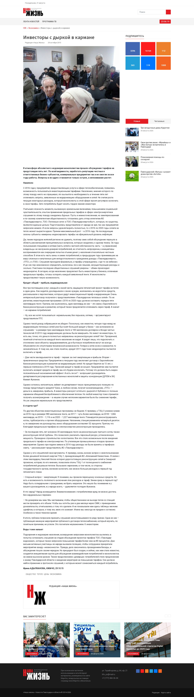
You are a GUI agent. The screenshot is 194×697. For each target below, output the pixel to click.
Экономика (33, 28)
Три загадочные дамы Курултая (155, 128)
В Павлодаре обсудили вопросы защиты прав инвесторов (96, 647)
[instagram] (157, 3)
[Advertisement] (71, 146)
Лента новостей (31, 21)
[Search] (168, 12)
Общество (31, 574)
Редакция (156, 693)
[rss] (170, 3)
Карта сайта (166, 693)
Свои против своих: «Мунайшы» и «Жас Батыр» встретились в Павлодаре (156, 144)
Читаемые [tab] (159, 121)
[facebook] (154, 3)
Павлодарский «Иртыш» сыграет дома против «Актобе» (156, 173)
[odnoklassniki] (160, 3)
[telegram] (164, 3)
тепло (40, 574)
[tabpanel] (148, 154)
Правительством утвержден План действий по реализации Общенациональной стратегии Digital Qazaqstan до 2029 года (144, 644)
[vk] (167, 3)
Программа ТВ (49, 21)
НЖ (24, 28)
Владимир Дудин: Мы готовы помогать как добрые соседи (44, 647)
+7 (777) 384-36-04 (110, 678)
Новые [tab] (137, 121)
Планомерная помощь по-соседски (153, 158)
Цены (46, 574)
